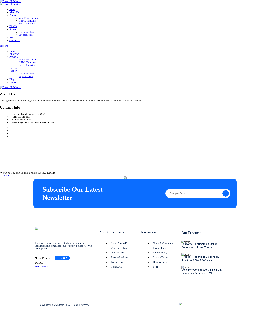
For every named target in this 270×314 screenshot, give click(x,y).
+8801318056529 (41, 267)
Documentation (26, 32)
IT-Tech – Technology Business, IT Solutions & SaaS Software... (201, 258)
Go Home (5, 175)
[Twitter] (10, 130)
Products (13, 15)
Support (13, 29)
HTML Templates (27, 20)
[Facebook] (10, 127)
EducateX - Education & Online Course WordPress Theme (199, 245)
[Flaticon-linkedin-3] (57, 276)
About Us (14, 12)
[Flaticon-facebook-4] (39, 276)
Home (12, 9)
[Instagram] (10, 133)
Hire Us (13, 26)
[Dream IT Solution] (10, 1)
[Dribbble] (10, 136)
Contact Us (14, 40)
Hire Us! (4, 45)
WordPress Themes (28, 18)
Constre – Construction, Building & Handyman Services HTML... (201, 271)
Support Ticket (26, 34)
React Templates (27, 23)
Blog (11, 37)
